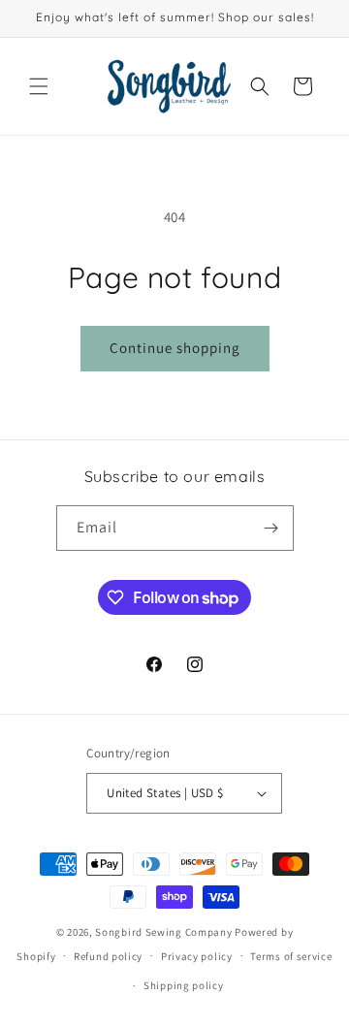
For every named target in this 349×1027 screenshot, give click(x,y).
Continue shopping (175, 347)
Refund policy (108, 956)
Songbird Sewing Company (163, 932)
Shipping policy (183, 985)
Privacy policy (197, 956)
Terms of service (291, 956)
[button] (38, 86)
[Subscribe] (271, 528)
